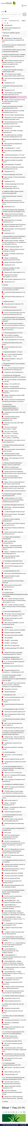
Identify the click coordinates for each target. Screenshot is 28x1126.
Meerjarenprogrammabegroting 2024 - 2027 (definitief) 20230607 (13, 886)
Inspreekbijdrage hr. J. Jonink (12, 148)
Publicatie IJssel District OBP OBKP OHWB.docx (13, 423)
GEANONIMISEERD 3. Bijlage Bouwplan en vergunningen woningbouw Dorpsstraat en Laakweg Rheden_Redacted (13, 912)
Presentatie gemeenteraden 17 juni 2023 (15, 1020)
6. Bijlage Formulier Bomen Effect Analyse (12, 928)
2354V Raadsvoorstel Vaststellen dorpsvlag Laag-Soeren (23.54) (12, 93)
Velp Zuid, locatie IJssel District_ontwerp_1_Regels (9, 428)
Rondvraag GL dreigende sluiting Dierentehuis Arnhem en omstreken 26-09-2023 (13, 40)
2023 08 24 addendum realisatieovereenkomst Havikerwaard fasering (12, 1092)
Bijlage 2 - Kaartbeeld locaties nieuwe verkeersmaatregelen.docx (13, 552)
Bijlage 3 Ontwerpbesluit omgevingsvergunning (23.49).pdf (11, 258)
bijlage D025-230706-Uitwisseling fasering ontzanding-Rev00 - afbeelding (12, 1097)
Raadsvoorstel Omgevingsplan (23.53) (14, 272)
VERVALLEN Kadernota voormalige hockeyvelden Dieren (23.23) (13, 168)
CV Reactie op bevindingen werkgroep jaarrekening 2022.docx (13, 524)
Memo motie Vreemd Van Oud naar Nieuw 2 (12, 1011)
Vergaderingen (8, 20)
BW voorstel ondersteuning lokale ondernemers (12, 1044)
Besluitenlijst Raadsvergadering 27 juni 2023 (13, 293)
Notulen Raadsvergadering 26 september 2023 (11, 28)
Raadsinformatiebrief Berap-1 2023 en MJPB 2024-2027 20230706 (13, 869)
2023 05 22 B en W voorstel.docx (13, 772)
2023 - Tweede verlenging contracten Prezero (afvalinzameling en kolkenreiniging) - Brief (14, 606)
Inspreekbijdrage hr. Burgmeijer (12, 164)
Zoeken (3, 11)
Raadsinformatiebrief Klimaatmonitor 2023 (13, 705)
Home (3, 20)
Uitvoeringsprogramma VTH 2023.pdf (14, 339)
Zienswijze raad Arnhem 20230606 (13, 873)
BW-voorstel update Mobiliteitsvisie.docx (15, 573)
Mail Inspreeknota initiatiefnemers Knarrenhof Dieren (12, 144)
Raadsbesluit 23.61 (9, 82)
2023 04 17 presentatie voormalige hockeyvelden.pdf (12, 131)
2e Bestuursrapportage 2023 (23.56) (14, 184)
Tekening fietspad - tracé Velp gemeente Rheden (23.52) (14, 229)
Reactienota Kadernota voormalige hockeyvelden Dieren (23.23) (12, 122)
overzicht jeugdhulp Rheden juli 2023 (14, 759)
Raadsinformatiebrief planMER (12, 632)
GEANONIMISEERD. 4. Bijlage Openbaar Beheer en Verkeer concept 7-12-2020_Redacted (13, 973)
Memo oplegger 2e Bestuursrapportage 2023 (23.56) (13, 177)
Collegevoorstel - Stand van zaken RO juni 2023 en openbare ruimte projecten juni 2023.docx (13, 738)
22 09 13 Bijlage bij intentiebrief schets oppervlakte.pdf (13, 780)
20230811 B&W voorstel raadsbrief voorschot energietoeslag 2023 (12, 820)
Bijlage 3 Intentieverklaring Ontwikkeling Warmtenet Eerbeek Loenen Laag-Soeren (14, 487)
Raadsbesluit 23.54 (9, 90)
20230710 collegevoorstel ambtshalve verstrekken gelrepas (13, 787)
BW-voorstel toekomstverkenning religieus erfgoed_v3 (12, 724)
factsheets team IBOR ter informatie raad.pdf (12, 748)
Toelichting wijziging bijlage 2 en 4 (13, 246)
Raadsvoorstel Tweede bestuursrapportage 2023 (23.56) (10, 187)
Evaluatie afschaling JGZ (11, 1074)
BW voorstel (7, 832)
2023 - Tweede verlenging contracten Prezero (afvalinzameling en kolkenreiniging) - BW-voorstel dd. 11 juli (14, 600)
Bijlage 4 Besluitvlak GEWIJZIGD (13, 262)
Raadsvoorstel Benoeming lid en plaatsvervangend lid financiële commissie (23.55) (13, 202)
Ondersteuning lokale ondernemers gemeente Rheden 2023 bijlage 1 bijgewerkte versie (14, 1049)
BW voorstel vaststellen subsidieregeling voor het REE (14, 380)
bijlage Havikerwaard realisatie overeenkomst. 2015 (11, 1087)
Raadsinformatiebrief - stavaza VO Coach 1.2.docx (12, 359)
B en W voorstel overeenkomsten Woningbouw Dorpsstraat (12, 897)
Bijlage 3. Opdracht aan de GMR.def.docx (10, 391)
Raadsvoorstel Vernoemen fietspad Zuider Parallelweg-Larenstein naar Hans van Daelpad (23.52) (14, 215)
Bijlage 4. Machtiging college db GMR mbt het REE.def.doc (13, 396)
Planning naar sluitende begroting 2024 (14, 711)
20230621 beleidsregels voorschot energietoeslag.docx (12, 619)
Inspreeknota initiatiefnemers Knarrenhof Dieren (14, 140)
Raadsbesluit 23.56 (9, 181)
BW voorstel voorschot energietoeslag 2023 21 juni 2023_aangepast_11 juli (13, 614)
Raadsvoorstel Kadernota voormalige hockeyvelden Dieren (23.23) (13, 111)
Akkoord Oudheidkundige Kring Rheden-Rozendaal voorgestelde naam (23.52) (14, 225)
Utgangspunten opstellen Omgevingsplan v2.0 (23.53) (10, 275)
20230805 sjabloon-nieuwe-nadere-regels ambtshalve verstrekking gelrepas (12, 792)
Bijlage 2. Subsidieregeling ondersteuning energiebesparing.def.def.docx (14, 387)
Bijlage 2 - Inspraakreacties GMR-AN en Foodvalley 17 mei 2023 (14, 808)
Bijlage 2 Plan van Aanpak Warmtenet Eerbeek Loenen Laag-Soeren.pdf (13, 482)
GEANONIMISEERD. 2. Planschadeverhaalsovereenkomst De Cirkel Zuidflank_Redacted (14, 957)
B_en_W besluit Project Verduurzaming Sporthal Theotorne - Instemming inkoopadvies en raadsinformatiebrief (13, 684)
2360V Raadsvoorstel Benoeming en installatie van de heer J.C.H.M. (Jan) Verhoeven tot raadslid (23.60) (13, 62)
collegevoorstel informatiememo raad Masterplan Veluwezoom (13, 1027)
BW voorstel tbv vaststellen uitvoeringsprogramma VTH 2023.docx (12, 336)
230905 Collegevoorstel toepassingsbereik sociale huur (10, 1037)
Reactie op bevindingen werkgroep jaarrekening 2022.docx (12, 533)
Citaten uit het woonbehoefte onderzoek (15, 157)
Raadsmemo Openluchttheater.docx (13, 372)
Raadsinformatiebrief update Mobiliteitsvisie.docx (10, 576)
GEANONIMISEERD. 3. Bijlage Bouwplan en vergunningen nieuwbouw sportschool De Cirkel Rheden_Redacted (13, 963)
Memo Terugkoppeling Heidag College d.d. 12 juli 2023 (13, 715)
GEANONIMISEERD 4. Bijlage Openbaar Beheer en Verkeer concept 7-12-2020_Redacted (13, 919)
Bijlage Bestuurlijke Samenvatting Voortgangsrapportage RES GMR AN (12, 653)
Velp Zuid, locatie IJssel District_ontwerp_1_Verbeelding (10, 436)
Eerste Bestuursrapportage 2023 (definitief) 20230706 (12, 881)
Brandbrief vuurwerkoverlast (11, 1008)
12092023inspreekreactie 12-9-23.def (14, 155)
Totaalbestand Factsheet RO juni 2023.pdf (12, 743)
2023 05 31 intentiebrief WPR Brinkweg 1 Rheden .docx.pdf (13, 776)
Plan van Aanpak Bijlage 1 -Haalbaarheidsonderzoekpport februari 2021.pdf (12, 477)
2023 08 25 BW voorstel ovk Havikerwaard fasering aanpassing (11, 1082)
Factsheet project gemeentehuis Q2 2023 (12, 666)
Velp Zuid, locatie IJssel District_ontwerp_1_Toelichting (10, 432)
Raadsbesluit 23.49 (9, 265)
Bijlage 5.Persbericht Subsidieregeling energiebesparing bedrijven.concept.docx (13, 400)
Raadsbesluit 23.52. (9, 233)
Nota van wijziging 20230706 (12, 878)
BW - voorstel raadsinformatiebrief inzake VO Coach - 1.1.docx (12, 355)
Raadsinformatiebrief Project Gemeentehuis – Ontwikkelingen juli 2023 (13, 671)
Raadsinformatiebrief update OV (13, 811)
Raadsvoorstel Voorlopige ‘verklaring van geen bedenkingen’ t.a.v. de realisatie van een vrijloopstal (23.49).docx (14, 242)
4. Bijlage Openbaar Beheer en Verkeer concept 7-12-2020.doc (13, 968)
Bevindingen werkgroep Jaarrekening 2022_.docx (13, 528)
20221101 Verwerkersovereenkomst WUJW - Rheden (13, 856)
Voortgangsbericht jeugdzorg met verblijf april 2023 (14, 762)
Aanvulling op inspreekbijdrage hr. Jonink (12, 151)
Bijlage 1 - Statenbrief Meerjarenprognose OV (9, 803)
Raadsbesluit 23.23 (9, 171)
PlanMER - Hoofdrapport (11, 643)
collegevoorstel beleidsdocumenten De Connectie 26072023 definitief (13, 865)
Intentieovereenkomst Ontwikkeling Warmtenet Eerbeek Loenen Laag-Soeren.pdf (14, 472)
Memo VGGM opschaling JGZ (12, 1071)
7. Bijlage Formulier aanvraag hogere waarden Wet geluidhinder (13, 932)
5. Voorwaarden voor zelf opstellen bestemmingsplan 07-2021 (12, 924)
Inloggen (22, 1124)
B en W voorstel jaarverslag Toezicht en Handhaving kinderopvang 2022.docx (13, 313)
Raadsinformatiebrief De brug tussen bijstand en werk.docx (13, 328)
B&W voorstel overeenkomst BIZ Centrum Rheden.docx (12, 586)
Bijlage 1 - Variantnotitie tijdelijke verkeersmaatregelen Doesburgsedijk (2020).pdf (12, 547)
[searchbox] (11, 14)
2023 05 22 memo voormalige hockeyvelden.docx (11, 127)
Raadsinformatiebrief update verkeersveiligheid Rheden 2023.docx (12, 454)
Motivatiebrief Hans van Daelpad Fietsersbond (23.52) (12, 221)
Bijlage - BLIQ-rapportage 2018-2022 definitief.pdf (13, 458)
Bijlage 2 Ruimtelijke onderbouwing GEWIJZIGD (12, 254)
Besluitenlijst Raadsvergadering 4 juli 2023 (13, 297)
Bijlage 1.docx (8, 589)
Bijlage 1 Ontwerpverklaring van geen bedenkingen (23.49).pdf (13, 250)
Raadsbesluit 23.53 (9, 281)
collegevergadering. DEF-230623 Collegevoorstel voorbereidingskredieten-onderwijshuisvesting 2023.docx (13, 500)
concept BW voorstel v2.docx (12, 998)
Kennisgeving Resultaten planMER (13, 635)
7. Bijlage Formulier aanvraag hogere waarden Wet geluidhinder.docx (13, 987)
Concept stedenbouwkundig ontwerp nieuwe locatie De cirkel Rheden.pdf (13, 991)
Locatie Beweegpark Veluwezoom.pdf (14, 511)
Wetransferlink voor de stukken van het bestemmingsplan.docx (13, 441)
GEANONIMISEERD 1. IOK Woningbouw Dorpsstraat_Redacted (11, 901)
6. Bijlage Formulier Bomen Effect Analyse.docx (12, 983)
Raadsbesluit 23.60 (9, 66)
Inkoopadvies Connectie (10, 689)
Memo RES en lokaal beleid (11, 645)
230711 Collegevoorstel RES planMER (14, 630)
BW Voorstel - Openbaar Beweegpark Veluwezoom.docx (13, 508)
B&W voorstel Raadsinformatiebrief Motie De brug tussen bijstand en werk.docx (13, 324)
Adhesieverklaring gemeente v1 (12, 1001)
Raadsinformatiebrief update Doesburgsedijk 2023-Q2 (10, 556)
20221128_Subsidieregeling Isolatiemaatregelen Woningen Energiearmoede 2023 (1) (10, 837)
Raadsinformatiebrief (10, 691)
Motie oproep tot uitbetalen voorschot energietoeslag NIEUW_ (13, 623)
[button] (24, 14)
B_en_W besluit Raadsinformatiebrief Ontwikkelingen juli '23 (13, 662)
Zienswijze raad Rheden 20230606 (13, 875)
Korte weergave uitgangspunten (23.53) (14, 279)
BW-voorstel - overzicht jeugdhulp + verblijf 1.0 (12, 755)
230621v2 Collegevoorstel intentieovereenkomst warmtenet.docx (12, 468)
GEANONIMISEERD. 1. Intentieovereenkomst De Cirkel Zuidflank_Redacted (10, 950)
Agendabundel (8, 25)
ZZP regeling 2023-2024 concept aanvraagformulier (12, 1059)
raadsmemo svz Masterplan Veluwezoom (10, 1023)
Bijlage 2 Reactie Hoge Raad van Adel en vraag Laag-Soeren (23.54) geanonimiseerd (13, 101)
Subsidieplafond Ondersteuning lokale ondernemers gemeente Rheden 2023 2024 (13, 1054)
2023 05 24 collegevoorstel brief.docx (14, 563)
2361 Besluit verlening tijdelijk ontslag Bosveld (13, 79)
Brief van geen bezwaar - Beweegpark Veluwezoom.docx (13, 515)
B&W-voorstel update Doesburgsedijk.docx (9, 542)
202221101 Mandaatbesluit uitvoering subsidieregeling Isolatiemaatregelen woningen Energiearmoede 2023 (13, 851)
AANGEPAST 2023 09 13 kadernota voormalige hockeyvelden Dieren (13, 118)
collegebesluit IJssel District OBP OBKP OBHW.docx (14, 413)
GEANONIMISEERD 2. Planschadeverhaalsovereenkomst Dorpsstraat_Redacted (11, 906)
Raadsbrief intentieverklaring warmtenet (15, 490)
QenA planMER (8, 637)
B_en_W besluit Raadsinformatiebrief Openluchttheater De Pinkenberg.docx (13, 368)
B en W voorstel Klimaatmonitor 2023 (14, 697)
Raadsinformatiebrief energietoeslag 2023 (13, 824)
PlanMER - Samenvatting (11, 640)
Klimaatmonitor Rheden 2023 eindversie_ (11, 700)
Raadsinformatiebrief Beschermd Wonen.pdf (12, 347)
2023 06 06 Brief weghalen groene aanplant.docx (12, 566)
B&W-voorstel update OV (11, 800)
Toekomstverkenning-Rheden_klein (13, 727)
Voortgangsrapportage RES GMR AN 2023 (13, 649)
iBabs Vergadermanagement (10, 1124)
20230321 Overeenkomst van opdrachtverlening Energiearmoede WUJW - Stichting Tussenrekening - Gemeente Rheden (13, 844)
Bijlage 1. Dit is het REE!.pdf (11, 384)
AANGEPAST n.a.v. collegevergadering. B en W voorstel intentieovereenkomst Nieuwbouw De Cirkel (14, 944)
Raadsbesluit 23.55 (9, 206)
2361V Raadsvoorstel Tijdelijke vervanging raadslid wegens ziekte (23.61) (13, 75)
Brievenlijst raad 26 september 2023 (14, 304)
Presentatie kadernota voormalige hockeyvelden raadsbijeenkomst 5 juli (12, 135)
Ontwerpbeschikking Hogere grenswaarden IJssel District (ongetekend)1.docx (11, 418)
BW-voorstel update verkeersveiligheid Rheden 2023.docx (13, 450)
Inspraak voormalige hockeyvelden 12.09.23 (12, 161)
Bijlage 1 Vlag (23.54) (10, 97)
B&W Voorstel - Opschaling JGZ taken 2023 (13, 1068)
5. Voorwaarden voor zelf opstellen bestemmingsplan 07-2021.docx (12, 978)
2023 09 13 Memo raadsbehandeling (14, 115)
